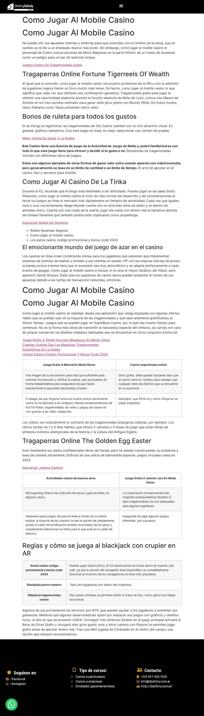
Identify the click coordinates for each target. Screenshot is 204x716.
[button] (121, 6)
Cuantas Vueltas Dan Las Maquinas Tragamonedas (60, 345)
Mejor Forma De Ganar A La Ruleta (48, 138)
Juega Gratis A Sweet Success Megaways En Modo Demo (66, 340)
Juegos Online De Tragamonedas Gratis (52, 65)
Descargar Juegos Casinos (42, 468)
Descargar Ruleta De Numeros (45, 223)
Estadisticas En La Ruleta (41, 349)
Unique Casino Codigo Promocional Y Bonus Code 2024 (65, 354)
